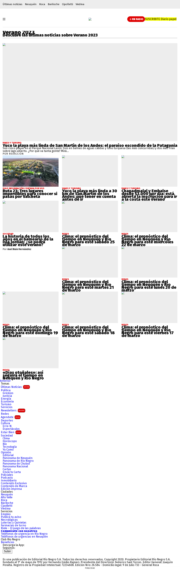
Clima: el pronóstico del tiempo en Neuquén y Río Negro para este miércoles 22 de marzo (147, 240)
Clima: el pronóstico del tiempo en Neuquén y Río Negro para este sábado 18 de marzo (88, 331)
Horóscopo (10, 441)
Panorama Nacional (15, 466)
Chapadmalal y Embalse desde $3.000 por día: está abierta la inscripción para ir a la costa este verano (149, 195)
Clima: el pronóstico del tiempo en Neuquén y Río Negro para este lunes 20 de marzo (148, 286)
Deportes (7, 420)
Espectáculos (11, 429)
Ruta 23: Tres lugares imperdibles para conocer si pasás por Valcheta (30, 193)
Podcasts (7, 477)
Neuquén (31, 4)
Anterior (5, 380)
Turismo (6, 404)
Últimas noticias (12, 4)
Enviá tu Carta (12, 472)
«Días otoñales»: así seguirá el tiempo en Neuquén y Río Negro (23, 375)
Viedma (80, 4)
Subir (7, 551)
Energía (6, 398)
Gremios (8, 393)
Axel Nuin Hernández (19, 249)
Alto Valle (6, 497)
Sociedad (7, 435)
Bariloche (53, 4)
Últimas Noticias (15, 387)
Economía (7, 401)
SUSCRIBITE (160, 19)
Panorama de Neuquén (18, 458)
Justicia (7, 396)
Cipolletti (67, 4)
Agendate (10, 417)
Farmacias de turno (13, 525)
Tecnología (10, 446)
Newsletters (12, 410)
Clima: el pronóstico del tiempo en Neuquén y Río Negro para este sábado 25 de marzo (88, 240)
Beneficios (7, 542)
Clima (6, 438)
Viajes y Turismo (12, 143)
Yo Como (8, 449)
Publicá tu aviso (11, 517)
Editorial (8, 455)
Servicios (6, 407)
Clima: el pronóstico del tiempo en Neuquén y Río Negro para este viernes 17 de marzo (147, 331)
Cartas (7, 469)
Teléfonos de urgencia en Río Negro (24, 533)
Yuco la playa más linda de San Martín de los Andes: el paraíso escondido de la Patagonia (90, 145)
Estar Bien (11, 432)
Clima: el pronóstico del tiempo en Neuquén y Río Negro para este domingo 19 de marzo (30, 331)
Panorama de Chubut (16, 463)
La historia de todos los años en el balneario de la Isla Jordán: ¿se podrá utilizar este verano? (28, 240)
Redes (5, 413)
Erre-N (7, 426)
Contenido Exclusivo (14, 483)
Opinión (6, 452)
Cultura (5, 423)
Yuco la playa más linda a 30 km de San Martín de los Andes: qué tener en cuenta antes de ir (89, 195)
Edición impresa (11, 489)
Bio (5, 444)
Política (6, 390)
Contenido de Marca (14, 486)
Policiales (7, 475)
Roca (42, 4)
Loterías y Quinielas (13, 522)
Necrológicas (9, 519)
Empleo (6, 514)
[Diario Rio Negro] (17, 555)
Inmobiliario (9, 480)
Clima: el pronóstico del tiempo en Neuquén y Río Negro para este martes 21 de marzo (88, 286)
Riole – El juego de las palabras (21, 528)
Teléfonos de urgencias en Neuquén (24, 536)
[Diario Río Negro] (90, 19)
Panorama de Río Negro (18, 460)
